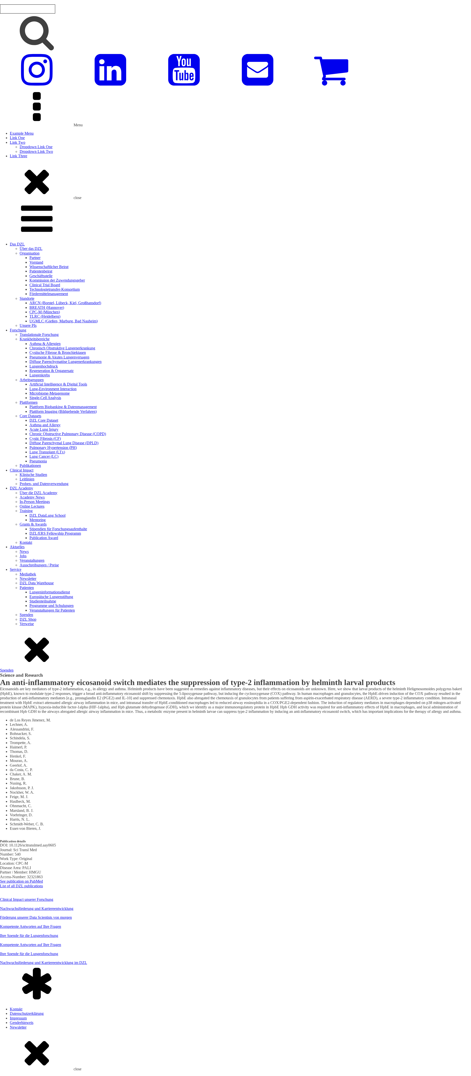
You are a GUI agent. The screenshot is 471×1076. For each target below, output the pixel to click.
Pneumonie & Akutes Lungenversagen (59, 357)
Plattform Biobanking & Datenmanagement (63, 407)
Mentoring (37, 520)
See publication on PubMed (21, 881)
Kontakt (26, 542)
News (24, 551)
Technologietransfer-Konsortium (54, 289)
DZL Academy (21, 488)
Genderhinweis (21, 1022)
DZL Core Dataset (43, 420)
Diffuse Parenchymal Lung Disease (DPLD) (63, 443)
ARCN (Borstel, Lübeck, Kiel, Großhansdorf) (65, 303)
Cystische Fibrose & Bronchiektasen (57, 352)
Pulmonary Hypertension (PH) (53, 447)
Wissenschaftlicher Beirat (48, 267)
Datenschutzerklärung (27, 1013)
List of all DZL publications (21, 886)
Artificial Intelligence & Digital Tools (58, 384)
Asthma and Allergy (45, 425)
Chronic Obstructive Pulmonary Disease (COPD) (67, 434)
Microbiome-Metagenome (49, 393)
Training (26, 511)
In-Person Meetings (35, 502)
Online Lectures (32, 506)
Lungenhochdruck (43, 366)
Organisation (29, 253)
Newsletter (28, 578)
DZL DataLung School (47, 515)
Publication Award (43, 538)
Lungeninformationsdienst (49, 592)
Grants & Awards (33, 524)
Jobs (23, 556)
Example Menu (22, 133)
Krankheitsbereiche (35, 339)
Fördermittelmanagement (48, 294)
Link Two (17, 142)
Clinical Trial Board (44, 285)
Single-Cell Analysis (45, 398)
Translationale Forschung (39, 334)
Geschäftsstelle (40, 276)
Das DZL (17, 244)
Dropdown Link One (36, 147)
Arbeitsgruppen (32, 380)
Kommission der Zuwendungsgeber (57, 280)
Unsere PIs (28, 325)
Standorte (27, 298)
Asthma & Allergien (45, 344)
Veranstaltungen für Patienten (52, 610)
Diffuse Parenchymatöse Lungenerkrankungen (65, 361)
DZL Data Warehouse (37, 583)
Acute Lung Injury (43, 429)
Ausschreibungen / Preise (39, 565)
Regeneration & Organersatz (51, 371)
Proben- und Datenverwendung (44, 484)
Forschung (18, 330)
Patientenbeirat (40, 271)
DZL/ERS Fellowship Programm (55, 533)
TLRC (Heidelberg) (44, 316)
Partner (34, 258)
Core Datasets (30, 416)
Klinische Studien (33, 475)
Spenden (26, 615)
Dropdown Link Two (36, 151)
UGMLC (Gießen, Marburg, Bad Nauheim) (63, 321)
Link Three (18, 156)
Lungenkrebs (39, 375)
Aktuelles (17, 547)
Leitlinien (27, 479)
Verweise (27, 624)
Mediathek (28, 574)
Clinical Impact (21, 470)
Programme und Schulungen (51, 605)
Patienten (27, 588)
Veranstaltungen (32, 560)
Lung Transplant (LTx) (47, 452)
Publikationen (30, 465)
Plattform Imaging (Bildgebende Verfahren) (63, 411)
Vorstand (36, 262)
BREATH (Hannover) (46, 307)
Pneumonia (38, 461)
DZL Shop (28, 619)
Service (15, 569)
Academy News (32, 497)
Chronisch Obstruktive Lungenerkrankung (62, 348)
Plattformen (29, 402)
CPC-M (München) (44, 312)
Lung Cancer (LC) (43, 456)
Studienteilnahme (42, 601)
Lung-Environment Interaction (53, 389)
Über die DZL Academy (38, 493)
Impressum (18, 1018)
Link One (17, 138)
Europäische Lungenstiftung (51, 597)
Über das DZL (31, 248)
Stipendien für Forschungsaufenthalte (58, 529)
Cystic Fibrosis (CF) (45, 438)
